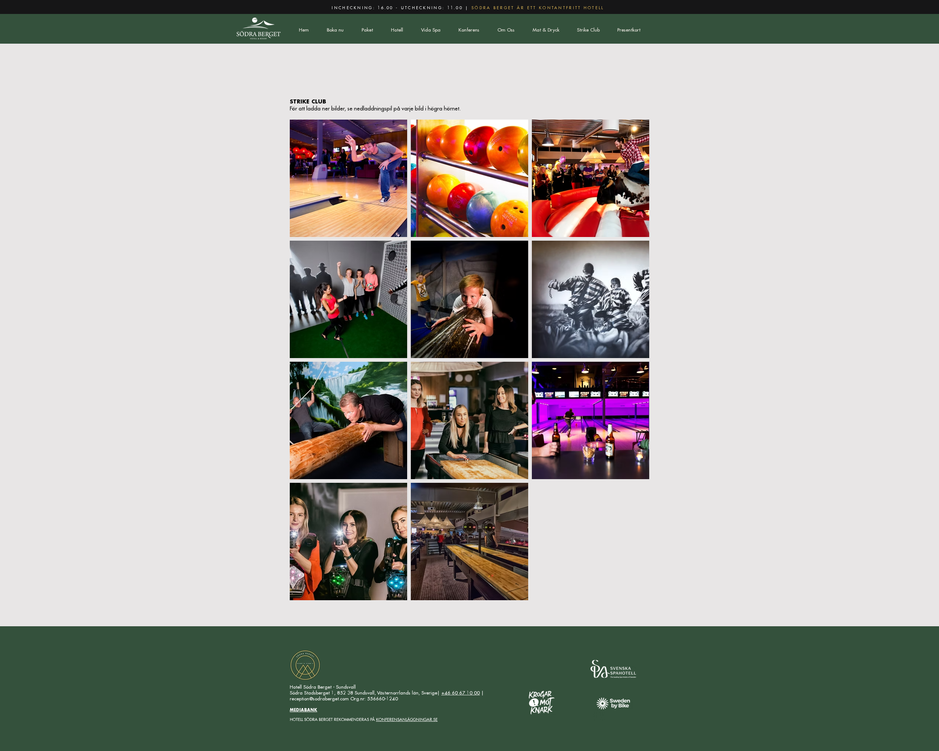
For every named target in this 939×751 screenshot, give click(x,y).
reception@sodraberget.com (319, 698)
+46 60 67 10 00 (460, 692)
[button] (367, 30)
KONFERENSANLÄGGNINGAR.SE (407, 720)
